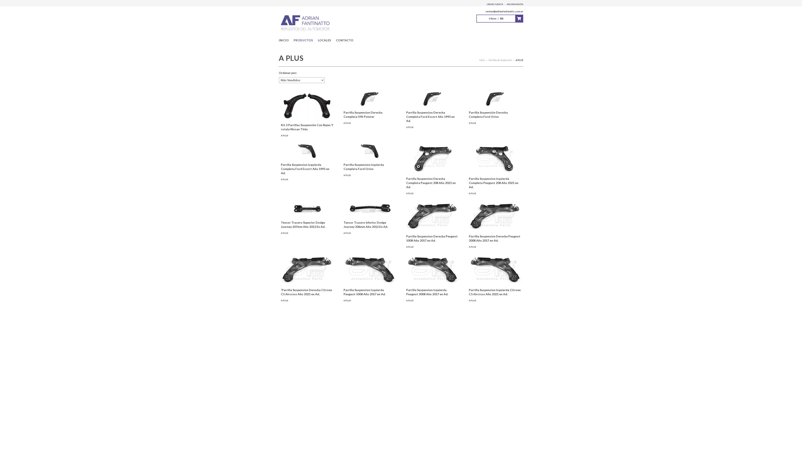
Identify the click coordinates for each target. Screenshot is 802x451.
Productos (303, 40)
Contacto (344, 40)
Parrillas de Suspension (500, 60)
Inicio (284, 40)
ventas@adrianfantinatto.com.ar (504, 11)
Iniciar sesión (515, 4)
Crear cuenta (495, 4)
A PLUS (284, 135)
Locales (324, 40)
